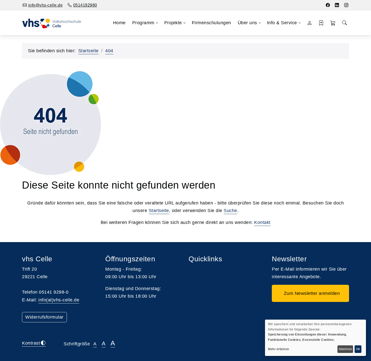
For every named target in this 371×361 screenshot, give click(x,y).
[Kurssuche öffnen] (344, 23)
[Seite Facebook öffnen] (328, 5)
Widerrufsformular (44, 317)
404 (109, 50)
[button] (333, 23)
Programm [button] (143, 22)
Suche (230, 210)
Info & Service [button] (282, 22)
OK (358, 349)
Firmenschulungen (211, 22)
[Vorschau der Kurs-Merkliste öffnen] (321, 23)
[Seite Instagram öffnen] (346, 5)
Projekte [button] (173, 22)
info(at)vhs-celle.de (58, 299)
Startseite (88, 50)
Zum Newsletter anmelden (310, 293)
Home (119, 22)
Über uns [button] (247, 22)
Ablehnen (345, 349)
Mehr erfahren (278, 349)
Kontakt (262, 222)
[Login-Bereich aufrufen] (309, 23)
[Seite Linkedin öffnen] (337, 5)
